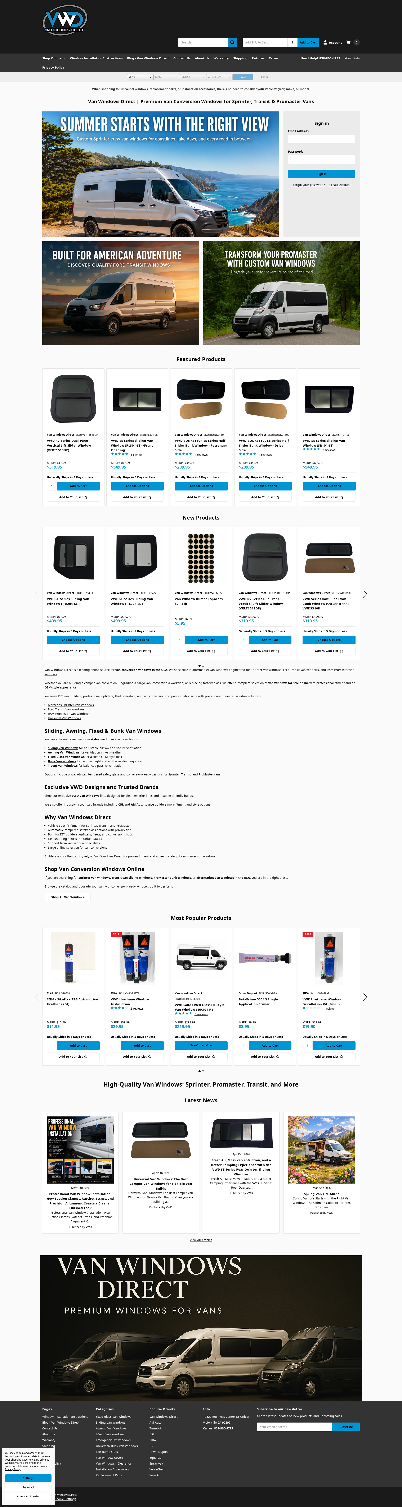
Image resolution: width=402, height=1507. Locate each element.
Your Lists (352, 58)
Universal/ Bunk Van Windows (117, 1446)
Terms (273, 58)
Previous (36, 594)
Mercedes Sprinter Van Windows (71, 705)
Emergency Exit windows (113, 1440)
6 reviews (329, 450)
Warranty (221, 58)
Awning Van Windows (111, 1428)
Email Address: (298, 131)
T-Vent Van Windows (110, 1434)
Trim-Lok (155, 1428)
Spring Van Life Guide (321, 1194)
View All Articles (201, 1240)
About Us (202, 58)
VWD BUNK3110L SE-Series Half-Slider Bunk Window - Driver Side (264, 445)
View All (154, 1475)
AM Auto (155, 1422)
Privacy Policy (53, 67)
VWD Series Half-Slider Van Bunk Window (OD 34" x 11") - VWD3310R (326, 603)
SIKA (152, 1440)
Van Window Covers (110, 1458)
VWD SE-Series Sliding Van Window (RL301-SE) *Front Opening (132, 445)
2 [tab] (203, 666)
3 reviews (201, 1014)
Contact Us (182, 58)
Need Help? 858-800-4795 (320, 58)
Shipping (240, 58)
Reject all (28, 1487)
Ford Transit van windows (301, 670)
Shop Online (52, 58)
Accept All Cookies (28, 1496)
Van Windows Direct (163, 1417)
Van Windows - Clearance (113, 1463)
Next (365, 594)
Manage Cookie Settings (59, 1499)
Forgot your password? (309, 185)
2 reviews (201, 455)
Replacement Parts (109, 1475)
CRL (152, 1434)
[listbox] (140, 77)
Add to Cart (308, 42)
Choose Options (137, 486)
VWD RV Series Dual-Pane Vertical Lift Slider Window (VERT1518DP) (69, 445)
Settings (28, 1478)
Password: (295, 151)
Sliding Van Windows (110, 1422)
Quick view (73, 399)
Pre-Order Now (201, 1045)
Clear (264, 77)
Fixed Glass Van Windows (113, 1417)
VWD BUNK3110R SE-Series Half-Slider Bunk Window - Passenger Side (201, 445)
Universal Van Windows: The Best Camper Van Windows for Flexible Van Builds (161, 1183)
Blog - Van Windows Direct (148, 58)
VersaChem (157, 1469)
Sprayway (156, 1463)
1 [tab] (199, 666)
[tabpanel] (73, 437)
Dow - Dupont (159, 1452)
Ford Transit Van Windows (66, 709)
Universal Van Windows (64, 718)
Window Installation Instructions (96, 58)
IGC (152, 1446)
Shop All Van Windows (67, 897)
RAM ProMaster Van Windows (68, 714)
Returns (258, 58)
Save (243, 77)
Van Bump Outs (107, 1452)
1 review (136, 455)
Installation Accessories (112, 1469)
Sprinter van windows (266, 670)
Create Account (340, 185)
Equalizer (156, 1458)
